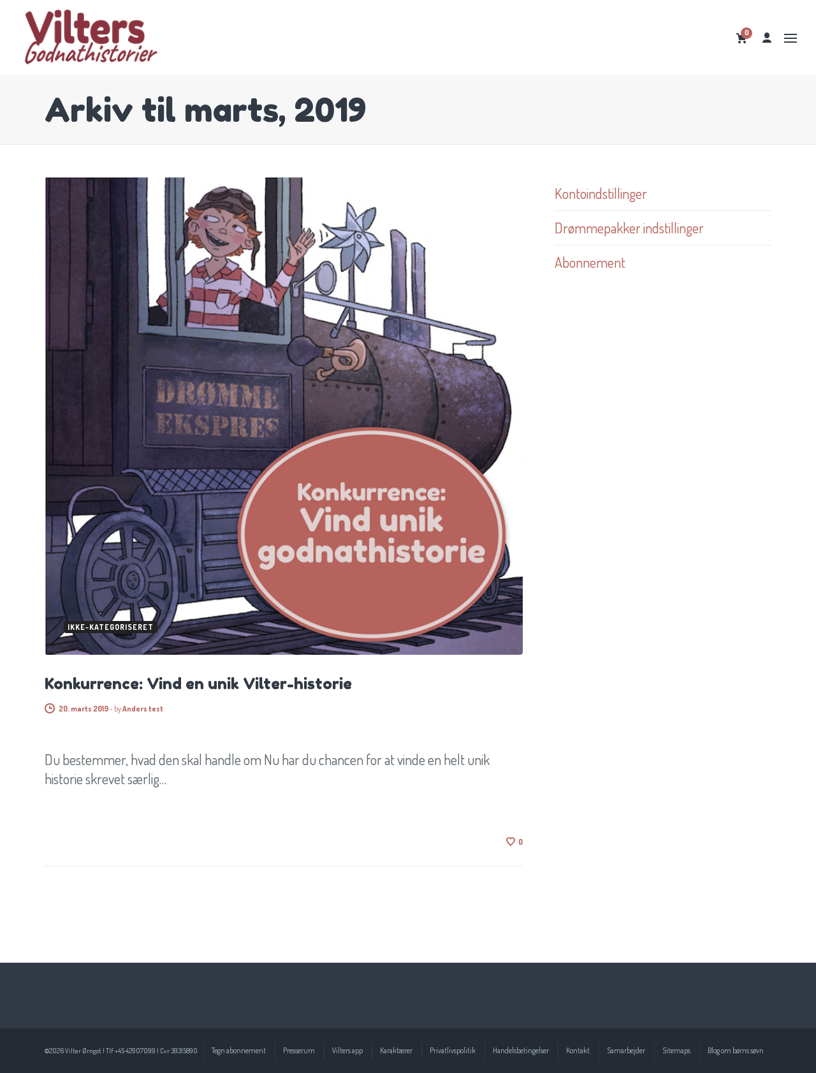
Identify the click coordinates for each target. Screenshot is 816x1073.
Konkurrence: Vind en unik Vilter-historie (198, 684)
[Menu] (790, 38)
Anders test (142, 708)
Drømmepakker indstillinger (629, 228)
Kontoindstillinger (601, 193)
